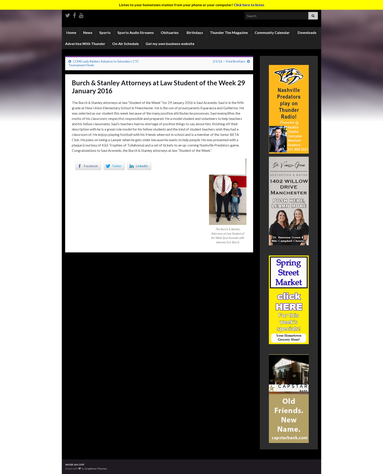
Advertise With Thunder (85, 43)
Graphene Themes (96, 468)
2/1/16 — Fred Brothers (229, 61)
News (87, 32)
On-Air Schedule (125, 43)
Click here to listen (249, 5)
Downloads (307, 32)
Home (71, 32)
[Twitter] (67, 14)
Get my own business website (170, 43)
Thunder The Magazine (229, 32)
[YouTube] (81, 14)
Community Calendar (272, 32)
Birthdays (194, 32)
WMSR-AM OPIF (75, 464)
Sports (105, 32)
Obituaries (170, 32)
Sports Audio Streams (135, 32)
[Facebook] (74, 14)
